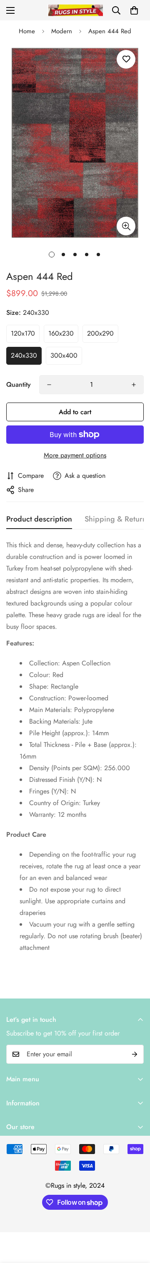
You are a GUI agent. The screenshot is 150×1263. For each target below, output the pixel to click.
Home (27, 31)
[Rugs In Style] (75, 10)
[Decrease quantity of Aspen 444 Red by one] (49, 385)
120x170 (23, 333)
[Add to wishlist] (126, 59)
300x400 (64, 355)
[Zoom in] (126, 226)
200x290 (100, 333)
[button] (134, 10)
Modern (61, 31)
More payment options (75, 455)
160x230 (61, 333)
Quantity (18, 384)
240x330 (24, 355)
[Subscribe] (134, 1054)
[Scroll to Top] (135, 1219)
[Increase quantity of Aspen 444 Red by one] (133, 385)
